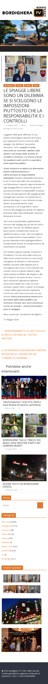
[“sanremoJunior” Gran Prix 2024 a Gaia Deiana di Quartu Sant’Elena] (24, 377)
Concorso (5, 530)
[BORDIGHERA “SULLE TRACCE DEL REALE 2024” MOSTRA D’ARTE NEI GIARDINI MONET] (24, 415)
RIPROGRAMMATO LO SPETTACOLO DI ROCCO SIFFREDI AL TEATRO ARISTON (23, 334)
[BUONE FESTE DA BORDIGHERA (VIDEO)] (24, 456)
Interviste (5, 542)
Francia (4, 538)
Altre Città (5, 522)
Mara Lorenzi (18, 129)
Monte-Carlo (6, 546)
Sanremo (5, 550)
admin (23, 125)
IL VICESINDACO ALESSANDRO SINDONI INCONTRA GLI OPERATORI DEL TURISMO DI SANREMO (23, 354)
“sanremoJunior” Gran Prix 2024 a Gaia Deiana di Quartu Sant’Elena (22, 403)
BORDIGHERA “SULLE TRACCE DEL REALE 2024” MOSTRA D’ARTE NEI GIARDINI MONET (22, 442)
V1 (2, 554)
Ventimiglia (6, 559)
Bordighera (9, 85)
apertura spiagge (36, 125)
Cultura (19, 85)
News (36, 85)
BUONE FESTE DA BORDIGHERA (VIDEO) (21, 485)
